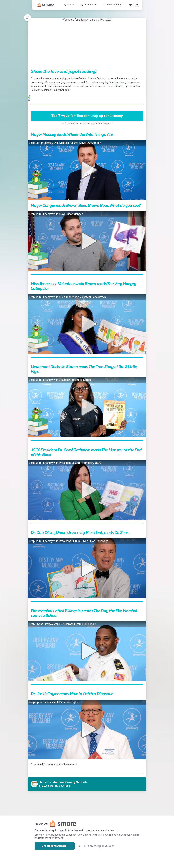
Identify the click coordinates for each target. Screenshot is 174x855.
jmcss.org (120, 82)
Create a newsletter (55, 846)
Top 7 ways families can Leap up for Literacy (87, 116)
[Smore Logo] (45, 4)
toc (27, 18)
